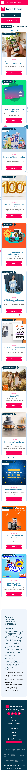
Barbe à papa (14, 735)
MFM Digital (18, 768)
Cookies (23, 765)
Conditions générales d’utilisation (11, 765)
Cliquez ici (14, 72)
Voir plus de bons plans (14, 602)
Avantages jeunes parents (14, 725)
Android (9, 688)
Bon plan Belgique (6, 26)
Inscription (14, 742)
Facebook (18, 686)
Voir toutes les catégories (11, 15)
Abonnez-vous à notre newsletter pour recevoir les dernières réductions (14, 2)
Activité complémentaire (14, 723)
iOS (5, 688)
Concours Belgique (14, 728)
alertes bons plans (15, 690)
